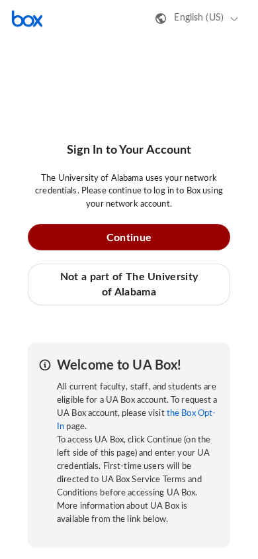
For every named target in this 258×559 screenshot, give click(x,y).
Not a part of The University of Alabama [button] (129, 284)
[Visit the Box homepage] (27, 18)
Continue (129, 237)
